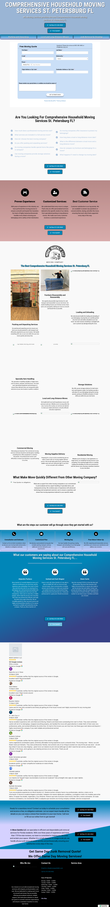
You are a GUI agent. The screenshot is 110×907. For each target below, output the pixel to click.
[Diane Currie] (85, 572)
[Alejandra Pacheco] (25, 572)
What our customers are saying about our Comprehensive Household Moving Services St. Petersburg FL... (55, 556)
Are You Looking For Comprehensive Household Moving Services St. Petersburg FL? (55, 119)
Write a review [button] (13, 664)
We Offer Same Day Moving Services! (55, 856)
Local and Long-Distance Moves (55, 37)
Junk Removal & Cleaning (91, 37)
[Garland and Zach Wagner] (55, 572)
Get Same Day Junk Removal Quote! (55, 851)
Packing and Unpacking (18, 37)
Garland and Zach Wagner (55, 579)
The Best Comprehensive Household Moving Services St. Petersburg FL (55, 265)
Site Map (44, 902)
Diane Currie (84, 579)
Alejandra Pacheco (25, 579)
